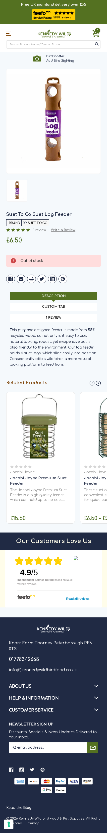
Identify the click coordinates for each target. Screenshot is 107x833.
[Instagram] (21, 770)
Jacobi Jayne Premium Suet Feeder (38, 481)
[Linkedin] (52, 279)
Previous (92, 383)
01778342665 (24, 659)
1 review (39, 230)
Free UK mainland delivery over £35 (53, 4)
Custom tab (53, 306)
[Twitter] (42, 279)
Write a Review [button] (63, 230)
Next (98, 383)
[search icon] (97, 44)
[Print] (31, 279)
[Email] (21, 279)
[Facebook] (10, 279)
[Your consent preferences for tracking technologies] (8, 824)
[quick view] (41, 433)
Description (54, 296)
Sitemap (32, 823)
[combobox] (50, 44)
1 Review (53, 317)
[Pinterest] (62, 279)
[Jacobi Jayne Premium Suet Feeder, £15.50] (40, 426)
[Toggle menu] (13, 33)
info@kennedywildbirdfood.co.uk (43, 670)
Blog (27, 808)
